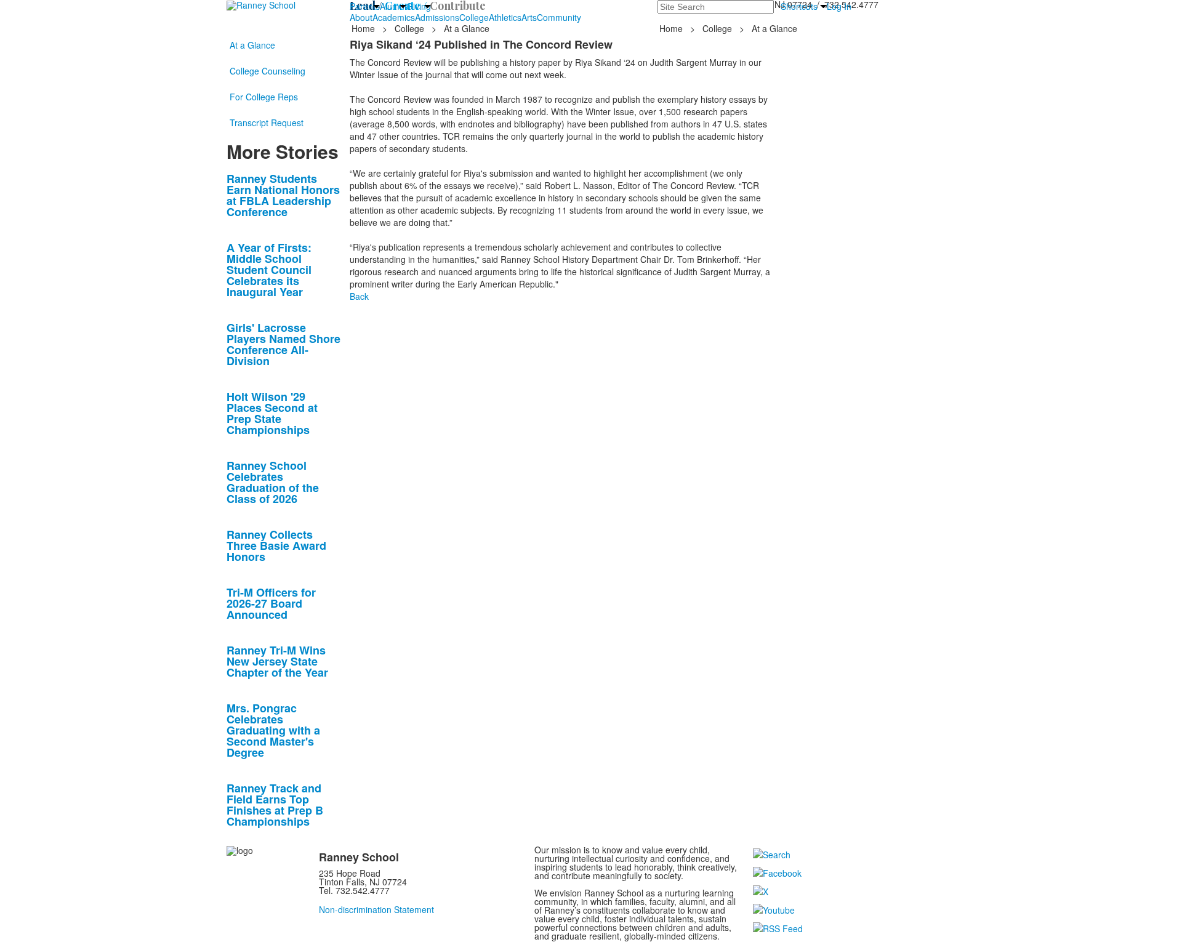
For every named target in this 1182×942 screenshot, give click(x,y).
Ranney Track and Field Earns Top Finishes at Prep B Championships (275, 804)
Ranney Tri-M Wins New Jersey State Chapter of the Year (277, 661)
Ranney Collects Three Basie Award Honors (276, 545)
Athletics (505, 17)
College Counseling (267, 71)
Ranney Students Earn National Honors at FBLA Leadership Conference (283, 195)
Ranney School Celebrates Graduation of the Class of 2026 (273, 482)
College (474, 17)
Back (359, 296)
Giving (418, 6)
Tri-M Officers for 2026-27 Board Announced (271, 603)
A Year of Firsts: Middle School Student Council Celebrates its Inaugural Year (269, 270)
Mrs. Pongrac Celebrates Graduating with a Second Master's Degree (273, 730)
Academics (393, 17)
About (361, 17)
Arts (529, 17)
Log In (839, 6)
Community (559, 17)
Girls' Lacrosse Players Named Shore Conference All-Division (283, 344)
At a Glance (252, 45)
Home (364, 28)
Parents (365, 6)
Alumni (393, 6)
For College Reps (264, 97)
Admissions (437, 17)
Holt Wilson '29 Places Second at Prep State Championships (272, 413)
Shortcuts (799, 6)
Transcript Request (267, 122)
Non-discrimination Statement (376, 909)
